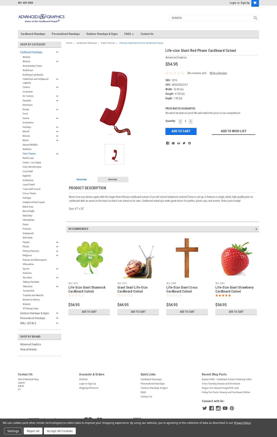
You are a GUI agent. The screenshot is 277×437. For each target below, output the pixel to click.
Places (26, 246)
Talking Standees (31, 281)
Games (26, 118)
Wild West (27, 237)
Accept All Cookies (60, 431)
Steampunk (28, 233)
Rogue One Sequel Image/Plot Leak (220, 388)
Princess (27, 228)
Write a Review (218, 73)
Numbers (27, 149)
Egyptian (27, 175)
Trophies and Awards (33, 295)
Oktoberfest (28, 219)
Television (27, 286)
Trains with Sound (31, 189)
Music (26, 140)
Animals (26, 57)
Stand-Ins (27, 273)
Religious (27, 255)
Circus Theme (29, 193)
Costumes (28, 91)
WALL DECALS (28, 323)
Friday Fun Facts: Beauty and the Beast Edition (226, 392)
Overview (81, 179)
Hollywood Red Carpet (34, 202)
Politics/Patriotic (31, 251)
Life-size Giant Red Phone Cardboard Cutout (141, 43)
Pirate (25, 224)
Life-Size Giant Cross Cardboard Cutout (182, 289)
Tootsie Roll (28, 290)
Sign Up (245, 2)
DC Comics (28, 96)
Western (27, 304)
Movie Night (28, 211)
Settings (13, 431)
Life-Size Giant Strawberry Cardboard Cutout (234, 289)
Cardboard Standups (33, 34)
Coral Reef (28, 171)
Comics (26, 87)
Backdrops (28, 70)
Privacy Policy (242, 423)
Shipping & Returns (89, 388)
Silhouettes (28, 264)
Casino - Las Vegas (32, 162)
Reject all (33, 431)
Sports (26, 268)
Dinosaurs (27, 104)
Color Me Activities (32, 166)
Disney (26, 109)
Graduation (28, 122)
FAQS (128, 34)
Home (69, 43)
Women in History (31, 299)
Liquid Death (29, 184)
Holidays (27, 127)
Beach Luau (28, 158)
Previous (253, 229)
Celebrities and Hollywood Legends (35, 81)
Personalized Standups (66, 34)
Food (25, 113)
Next (257, 229)
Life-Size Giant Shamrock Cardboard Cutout (87, 289)
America (26, 61)
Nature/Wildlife (30, 144)
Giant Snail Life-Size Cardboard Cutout (132, 289)
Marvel (26, 131)
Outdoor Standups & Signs (102, 34)
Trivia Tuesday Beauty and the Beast (221, 383)
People (26, 242)
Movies (26, 135)
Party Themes (29, 153)
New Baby (27, 215)
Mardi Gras (28, 206)
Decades (27, 100)
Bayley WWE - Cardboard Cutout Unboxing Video (227, 379)
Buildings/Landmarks (33, 74)
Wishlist (83, 379)
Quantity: (170, 120)
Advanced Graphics (30, 344)
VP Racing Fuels (30, 308)
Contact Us (147, 34)
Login (233, 2)
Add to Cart (89, 311)
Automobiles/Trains (32, 65)
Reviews (112, 179)
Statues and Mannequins (35, 259)
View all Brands (28, 349)
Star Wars (27, 277)
